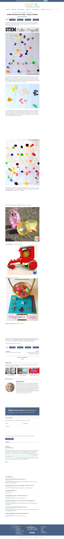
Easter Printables (10, 375)
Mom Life (18, 526)
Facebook (17, 393)
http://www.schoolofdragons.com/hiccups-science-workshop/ (16, 454)
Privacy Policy (44, 532)
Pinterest (25, 393)
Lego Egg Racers (8, 277)
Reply (6, 461)
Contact (42, 531)
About (42, 528)
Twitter (28, 393)
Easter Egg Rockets (8, 244)
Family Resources (19, 533)
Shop (42, 529)
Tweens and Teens (20, 531)
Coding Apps (21, 339)
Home (13, 12)
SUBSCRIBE (45, 0)
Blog (15, 12)
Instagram (21, 393)
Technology (18, 532)
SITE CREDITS (42, 537)
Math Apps (33, 339)
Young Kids (18, 12)
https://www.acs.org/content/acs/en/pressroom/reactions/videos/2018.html (19, 455)
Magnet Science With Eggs (10, 323)
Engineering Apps (27, 339)
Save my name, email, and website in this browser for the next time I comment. (20, 435)
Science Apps (16, 339)
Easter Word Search (9, 190)
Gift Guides (43, 526)
